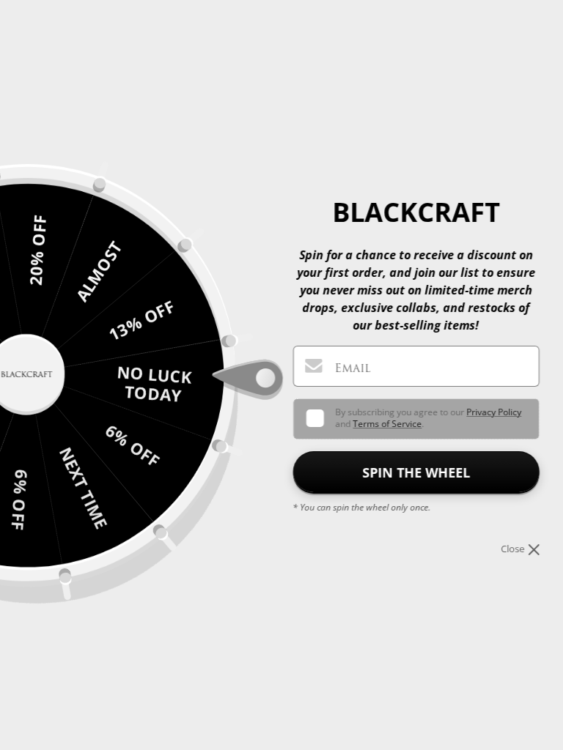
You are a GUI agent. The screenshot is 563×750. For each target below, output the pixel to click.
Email (352, 368)
